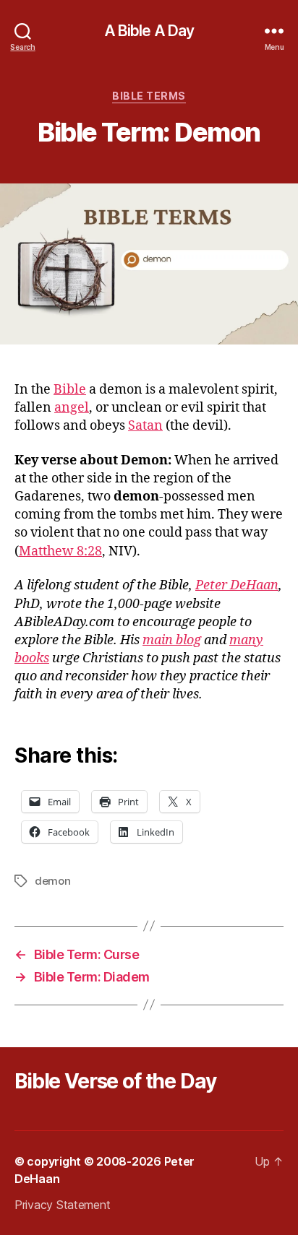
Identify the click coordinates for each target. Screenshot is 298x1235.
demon (53, 881)
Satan (145, 425)
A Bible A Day (149, 30)
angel (71, 407)
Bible (70, 389)
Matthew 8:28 (60, 551)
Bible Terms (149, 96)
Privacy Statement (62, 1204)
